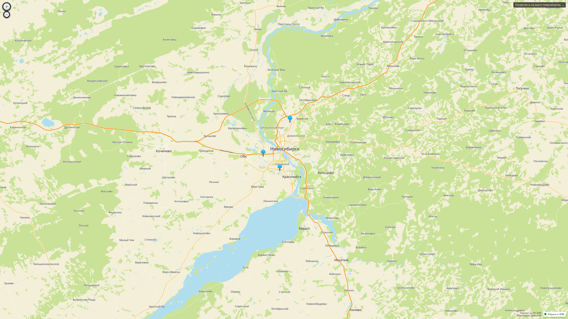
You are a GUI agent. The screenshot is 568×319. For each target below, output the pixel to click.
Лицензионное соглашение (529, 315)
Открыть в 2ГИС (556, 314)
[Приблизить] (6, 6)
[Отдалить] (6, 14)
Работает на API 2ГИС (531, 313)
